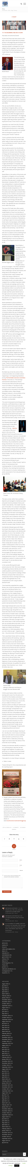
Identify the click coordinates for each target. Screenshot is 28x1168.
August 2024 (5, 1021)
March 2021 (5, 1103)
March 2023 (5, 1055)
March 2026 (5, 993)
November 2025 (6, 1001)
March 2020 (5, 1126)
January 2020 (5, 1130)
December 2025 (6, 999)
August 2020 (5, 1116)
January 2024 (5, 1035)
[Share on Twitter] (9, 839)
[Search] (20, 4)
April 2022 (4, 1077)
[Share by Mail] (23, 839)
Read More (17, 1163)
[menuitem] (20, 4)
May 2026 (4, 989)
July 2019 (4, 1142)
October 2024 (5, 1017)
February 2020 (5, 1128)
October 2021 (5, 1089)
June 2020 (4, 1120)
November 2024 (6, 1015)
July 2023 (4, 1047)
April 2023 (4, 1053)
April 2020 (4, 1124)
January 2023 (5, 1059)
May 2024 (4, 1027)
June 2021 (4, 1097)
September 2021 (6, 1091)
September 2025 (6, 1005)
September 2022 (6, 1067)
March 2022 (5, 1079)
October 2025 (5, 1003)
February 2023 (5, 1057)
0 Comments (16, 827)
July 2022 (4, 1071)
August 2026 (5, 983)
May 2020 (4, 1122)
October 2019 (5, 1136)
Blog (3, 9)
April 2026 (4, 991)
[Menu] (24, 4)
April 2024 (4, 1029)
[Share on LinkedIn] (18, 839)
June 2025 (4, 1011)
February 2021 (5, 1105)
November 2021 (6, 1087)
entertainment (5, 955)
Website (21, 870)
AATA (3, 943)
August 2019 (5, 1140)
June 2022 (4, 1073)
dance (3, 951)
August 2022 (5, 1069)
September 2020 (6, 1114)
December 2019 (6, 1132)
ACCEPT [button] (16, 1165)
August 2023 (5, 1045)
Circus (3, 947)
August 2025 (5, 1007)
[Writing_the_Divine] (14, 25)
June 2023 (4, 1049)
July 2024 (4, 1023)
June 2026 (4, 987)
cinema (4, 945)
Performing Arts (6, 963)
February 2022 (5, 1081)
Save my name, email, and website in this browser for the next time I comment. (12, 876)
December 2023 (6, 1037)
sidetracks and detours (7, 969)
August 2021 (5, 1093)
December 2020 (6, 1109)
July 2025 (4, 1009)
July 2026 (4, 985)
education (4, 953)
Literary (14, 16)
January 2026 (5, 997)
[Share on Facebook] (4, 839)
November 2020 (6, 1110)
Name (21, 860)
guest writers (5, 957)
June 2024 (4, 1025)
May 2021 (4, 1099)
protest (4, 967)
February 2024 (5, 1033)
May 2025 (4, 1013)
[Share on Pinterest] (14, 839)
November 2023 (6, 1039)
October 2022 (5, 1065)
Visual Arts (4, 973)
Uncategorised (5, 971)
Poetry (4, 965)
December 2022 (6, 1061)
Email (21, 866)
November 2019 (6, 1134)
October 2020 (5, 1112)
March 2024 (5, 1031)
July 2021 (4, 1095)
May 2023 (4, 1051)
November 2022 (6, 1063)
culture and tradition (7, 949)
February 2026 (5, 995)
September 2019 (6, 1138)
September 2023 (6, 1043)
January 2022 (5, 1083)
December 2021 (6, 1085)
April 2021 (4, 1101)
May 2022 (4, 1075)
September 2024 (6, 1019)
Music (3, 961)
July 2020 (4, 1118)
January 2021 (5, 1107)
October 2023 (5, 1041)
